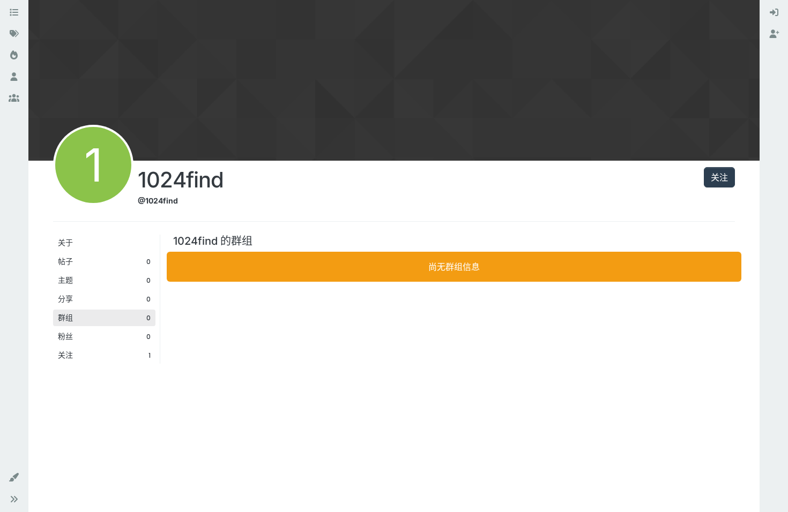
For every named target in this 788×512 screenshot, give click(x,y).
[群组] (14, 98)
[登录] (774, 12)
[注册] (774, 34)
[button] (14, 477)
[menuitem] (774, 12)
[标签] (14, 34)
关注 (719, 177)
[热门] (14, 55)
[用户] (14, 77)
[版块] (14, 12)
